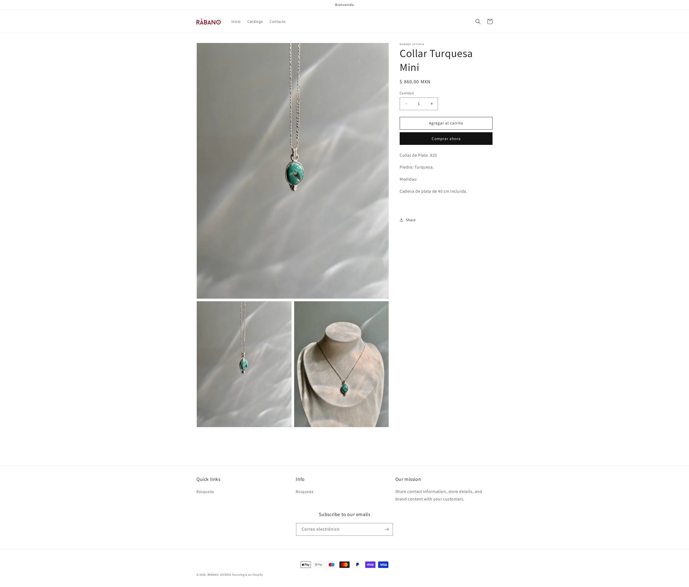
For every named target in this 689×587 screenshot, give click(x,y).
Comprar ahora (446, 138)
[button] (478, 21)
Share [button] (411, 219)
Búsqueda (205, 491)
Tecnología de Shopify (247, 575)
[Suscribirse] (387, 529)
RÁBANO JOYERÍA (219, 575)
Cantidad (407, 93)
